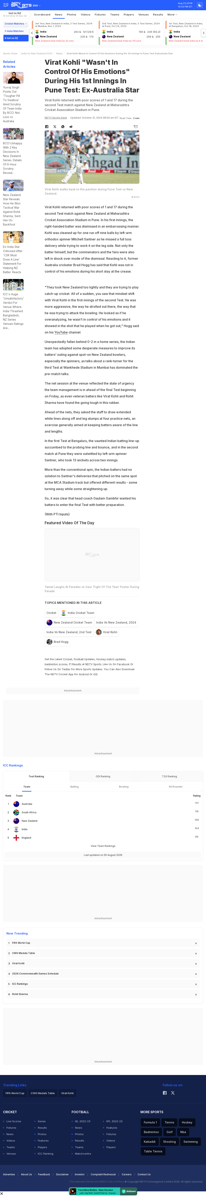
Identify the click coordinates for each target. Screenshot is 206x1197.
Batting (74, 786)
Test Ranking (36, 776)
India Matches (15, 31)
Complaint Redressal (103, 1174)
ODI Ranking (103, 776)
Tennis (169, 1122)
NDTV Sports (93, 664)
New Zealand (29, 820)
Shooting (169, 1141)
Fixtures (100, 14)
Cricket (51, 612)
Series (42, 1121)
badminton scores (56, 664)
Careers (127, 1174)
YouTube (61, 332)
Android (84, 674)
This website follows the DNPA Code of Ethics (97, 1181)
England (26, 837)
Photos (71, 14)
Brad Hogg (61, 641)
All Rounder (176, 786)
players (129, 14)
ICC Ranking (45, 1153)
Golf (170, 1132)
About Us (26, 1174)
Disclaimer (62, 1174)
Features (43, 1140)
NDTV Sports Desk (56, 117)
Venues (143, 14)
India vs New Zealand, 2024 (116, 622)
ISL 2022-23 (82, 1121)
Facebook (123, 664)
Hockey (187, 1122)
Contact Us (144, 1174)
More (171, 14)
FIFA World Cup (21, 942)
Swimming (190, 1141)
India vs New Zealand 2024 (36, 53)
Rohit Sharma (20, 994)
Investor (80, 1174)
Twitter (66, 669)
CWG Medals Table (23, 953)
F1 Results (75, 664)
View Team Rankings (103, 845)
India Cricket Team (81, 612)
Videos (85, 14)
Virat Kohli (110, 632)
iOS (95, 674)
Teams (10, 1147)
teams (114, 14)
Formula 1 (150, 1122)
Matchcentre (83, 1153)
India (24, 829)
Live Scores (13, 1121)
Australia (27, 803)
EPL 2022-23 (114, 1121)
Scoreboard (42, 14)
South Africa (29, 812)
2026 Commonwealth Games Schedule (35, 973)
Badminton (151, 1132)
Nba (183, 1132)
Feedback (44, 1174)
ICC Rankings (20, 983)
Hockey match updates (111, 659)
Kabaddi (150, 1141)
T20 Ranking (169, 776)
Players (42, 1147)
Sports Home (10, 53)
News (59, 14)
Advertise (9, 1174)
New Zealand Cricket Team (73, 622)
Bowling (124, 786)
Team (26, 786)
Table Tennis (153, 1151)
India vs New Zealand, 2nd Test (69, 632)
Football (79, 659)
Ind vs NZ (15, 14)
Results (158, 14)
